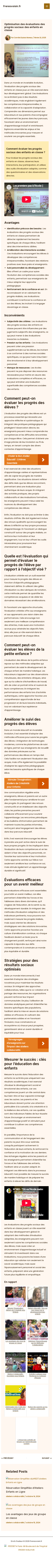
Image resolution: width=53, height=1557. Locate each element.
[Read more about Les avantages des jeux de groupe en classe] (26, 1506)
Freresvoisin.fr (12, 6)
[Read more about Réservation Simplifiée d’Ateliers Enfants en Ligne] (26, 1480)
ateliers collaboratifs (15, 1496)
